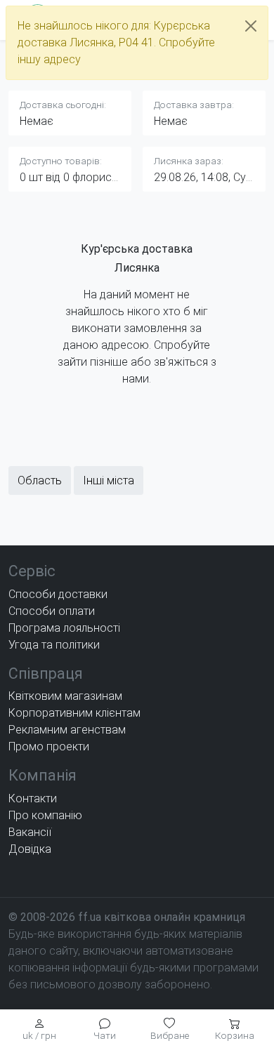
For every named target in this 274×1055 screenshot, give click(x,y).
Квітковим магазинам (65, 696)
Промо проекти (48, 746)
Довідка (29, 849)
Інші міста (108, 480)
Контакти (32, 798)
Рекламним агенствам (67, 729)
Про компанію (45, 815)
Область (40, 480)
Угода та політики (54, 644)
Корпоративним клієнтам (74, 712)
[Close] (251, 26)
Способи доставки (57, 594)
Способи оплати (51, 611)
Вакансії (29, 832)
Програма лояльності (64, 628)
